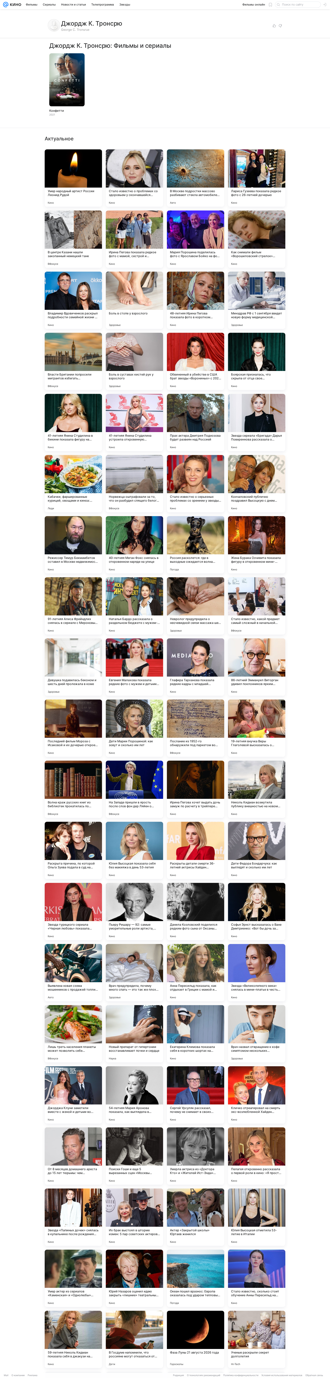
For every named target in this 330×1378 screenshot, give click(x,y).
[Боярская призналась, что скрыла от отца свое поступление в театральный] (256, 361)
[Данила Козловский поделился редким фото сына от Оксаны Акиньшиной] (195, 911)
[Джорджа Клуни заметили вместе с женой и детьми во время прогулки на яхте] (73, 1095)
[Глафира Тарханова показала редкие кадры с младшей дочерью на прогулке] (195, 667)
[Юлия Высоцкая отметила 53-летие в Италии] (256, 1217)
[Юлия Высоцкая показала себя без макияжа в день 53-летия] (134, 850)
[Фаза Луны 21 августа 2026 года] (195, 1339)
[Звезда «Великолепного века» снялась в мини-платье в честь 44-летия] (256, 972)
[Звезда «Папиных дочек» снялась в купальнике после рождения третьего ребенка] (73, 1217)
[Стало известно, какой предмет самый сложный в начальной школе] (256, 606)
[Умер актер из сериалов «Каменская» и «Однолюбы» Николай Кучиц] (73, 1278)
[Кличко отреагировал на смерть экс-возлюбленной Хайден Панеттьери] (256, 1095)
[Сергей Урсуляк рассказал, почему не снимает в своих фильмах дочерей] (195, 1095)
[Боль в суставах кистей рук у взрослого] (134, 361)
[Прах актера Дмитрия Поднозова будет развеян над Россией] (195, 422)
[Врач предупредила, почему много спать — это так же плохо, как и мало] (134, 972)
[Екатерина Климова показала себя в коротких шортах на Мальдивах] (195, 1033)
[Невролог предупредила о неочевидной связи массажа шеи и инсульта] (195, 606)
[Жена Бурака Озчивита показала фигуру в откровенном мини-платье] (256, 544)
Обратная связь (314, 1375)
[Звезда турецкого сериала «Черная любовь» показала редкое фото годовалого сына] (73, 911)
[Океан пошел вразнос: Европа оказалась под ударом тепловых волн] (195, 1278)
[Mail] (5, 4)
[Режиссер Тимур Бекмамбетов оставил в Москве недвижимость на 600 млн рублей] (73, 544)
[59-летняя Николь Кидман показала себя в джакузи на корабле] (73, 1339)
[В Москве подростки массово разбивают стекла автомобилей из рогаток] (195, 178)
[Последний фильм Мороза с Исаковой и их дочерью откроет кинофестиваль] (73, 728)
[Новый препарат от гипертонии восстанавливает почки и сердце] (134, 1033)
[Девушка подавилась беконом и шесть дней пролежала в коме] (73, 667)
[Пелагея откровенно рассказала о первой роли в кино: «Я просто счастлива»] (256, 1156)
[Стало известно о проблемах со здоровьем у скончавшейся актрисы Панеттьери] (134, 178)
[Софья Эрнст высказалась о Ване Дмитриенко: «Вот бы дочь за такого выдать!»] (256, 911)
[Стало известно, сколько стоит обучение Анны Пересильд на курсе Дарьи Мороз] (256, 1278)
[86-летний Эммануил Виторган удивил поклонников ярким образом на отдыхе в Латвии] (256, 667)
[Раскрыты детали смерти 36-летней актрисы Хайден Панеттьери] (195, 850)
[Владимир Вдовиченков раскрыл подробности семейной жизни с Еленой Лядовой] (73, 300)
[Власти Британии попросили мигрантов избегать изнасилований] (73, 361)
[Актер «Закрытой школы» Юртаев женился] (195, 1217)
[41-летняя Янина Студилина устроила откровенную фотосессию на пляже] (134, 422)
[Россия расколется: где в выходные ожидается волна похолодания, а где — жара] (195, 544)
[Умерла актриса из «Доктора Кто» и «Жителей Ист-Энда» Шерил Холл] (195, 1156)
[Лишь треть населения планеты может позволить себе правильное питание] (73, 1033)
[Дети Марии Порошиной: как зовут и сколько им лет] (134, 728)
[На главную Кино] (14, 4)
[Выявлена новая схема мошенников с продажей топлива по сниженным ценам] (73, 972)
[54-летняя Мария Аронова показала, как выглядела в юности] (134, 1095)
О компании (18, 1375)
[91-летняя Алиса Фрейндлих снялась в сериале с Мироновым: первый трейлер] (73, 606)
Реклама (32, 1375)
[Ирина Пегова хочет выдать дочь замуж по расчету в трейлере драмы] (195, 789)
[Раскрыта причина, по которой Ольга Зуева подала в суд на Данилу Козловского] (73, 850)
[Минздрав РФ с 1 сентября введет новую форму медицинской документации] (256, 300)
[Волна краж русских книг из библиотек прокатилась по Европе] (73, 789)
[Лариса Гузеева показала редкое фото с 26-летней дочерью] (256, 178)
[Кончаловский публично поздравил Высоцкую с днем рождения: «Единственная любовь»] (256, 483)
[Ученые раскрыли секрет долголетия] (256, 1339)
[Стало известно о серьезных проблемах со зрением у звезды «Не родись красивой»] (195, 483)
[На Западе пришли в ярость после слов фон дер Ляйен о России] (134, 789)
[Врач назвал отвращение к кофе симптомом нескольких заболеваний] (256, 1033)
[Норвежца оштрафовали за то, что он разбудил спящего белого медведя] (134, 483)
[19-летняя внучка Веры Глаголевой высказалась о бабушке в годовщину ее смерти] (256, 728)
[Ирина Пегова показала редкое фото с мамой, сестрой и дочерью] (134, 239)
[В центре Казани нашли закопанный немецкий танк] (73, 239)
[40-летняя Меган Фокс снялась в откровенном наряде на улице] (134, 544)
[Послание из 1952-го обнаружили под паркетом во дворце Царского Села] (195, 728)
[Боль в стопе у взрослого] (134, 300)
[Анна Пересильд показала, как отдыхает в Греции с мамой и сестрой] (195, 972)
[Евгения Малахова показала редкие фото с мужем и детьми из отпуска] (134, 667)
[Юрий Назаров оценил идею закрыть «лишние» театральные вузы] (134, 1278)
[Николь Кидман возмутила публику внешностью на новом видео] (256, 789)
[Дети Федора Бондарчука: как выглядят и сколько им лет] (256, 850)
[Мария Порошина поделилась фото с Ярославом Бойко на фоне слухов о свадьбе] (195, 239)
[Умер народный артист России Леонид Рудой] (73, 178)
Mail (6, 1375)
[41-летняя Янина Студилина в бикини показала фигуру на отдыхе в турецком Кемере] (73, 422)
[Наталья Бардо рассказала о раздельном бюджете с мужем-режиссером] (134, 606)
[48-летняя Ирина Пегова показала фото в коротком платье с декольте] (195, 300)
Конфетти (56, 111)
